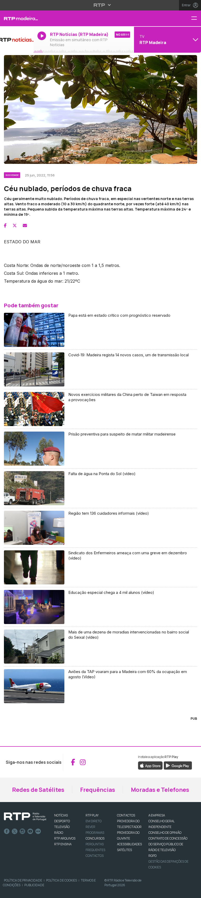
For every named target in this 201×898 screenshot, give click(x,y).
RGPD (152, 855)
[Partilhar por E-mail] (25, 225)
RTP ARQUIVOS (64, 838)
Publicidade (34, 885)
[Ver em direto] (17, 39)
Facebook (7, 831)
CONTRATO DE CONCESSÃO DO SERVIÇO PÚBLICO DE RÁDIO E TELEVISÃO (167, 844)
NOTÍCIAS (61, 815)
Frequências (97, 790)
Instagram (22, 831)
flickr (38, 831)
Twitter (15, 831)
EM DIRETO (94, 821)
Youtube (30, 831)
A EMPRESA (156, 815)
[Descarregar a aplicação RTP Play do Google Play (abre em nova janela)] (178, 765)
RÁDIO (58, 832)
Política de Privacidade (23, 880)
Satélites (124, 850)
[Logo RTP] (25, 817)
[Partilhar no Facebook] (5, 225)
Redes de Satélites (38, 790)
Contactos (95, 855)
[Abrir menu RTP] (101, 5)
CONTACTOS (126, 815)
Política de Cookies (61, 880)
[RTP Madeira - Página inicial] (17, 18)
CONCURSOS (95, 838)
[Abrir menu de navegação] (196, 18)
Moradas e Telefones (160, 790)
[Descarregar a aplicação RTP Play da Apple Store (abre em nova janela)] (150, 765)
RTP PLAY (92, 815)
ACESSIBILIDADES (129, 844)
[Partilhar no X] (15, 225)
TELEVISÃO (62, 827)
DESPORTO (62, 821)
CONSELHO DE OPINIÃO (164, 832)
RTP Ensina (62, 844)
